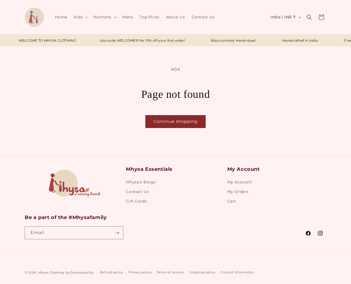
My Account (239, 182)
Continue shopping (175, 121)
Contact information (237, 272)
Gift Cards (136, 201)
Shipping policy (202, 272)
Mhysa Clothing (51, 272)
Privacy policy (140, 272)
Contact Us (137, 191)
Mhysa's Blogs (140, 182)
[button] (80, 17)
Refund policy (111, 272)
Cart (231, 201)
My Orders (238, 191)
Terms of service (170, 272)
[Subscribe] (117, 232)
